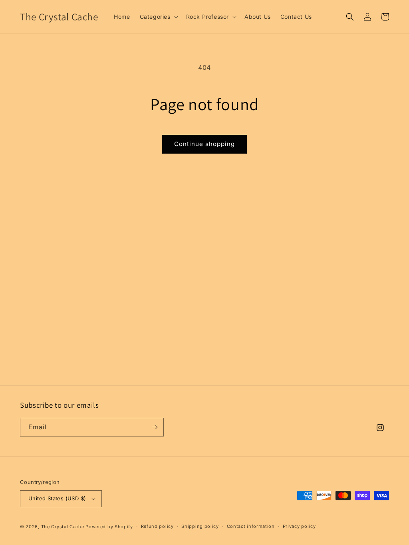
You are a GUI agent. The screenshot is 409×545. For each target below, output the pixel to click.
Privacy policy (299, 526)
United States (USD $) (57, 498)
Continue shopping (204, 144)
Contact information (251, 526)
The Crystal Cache (62, 526)
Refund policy (157, 526)
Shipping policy (200, 526)
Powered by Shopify (109, 526)
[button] (158, 16)
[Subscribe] (154, 427)
